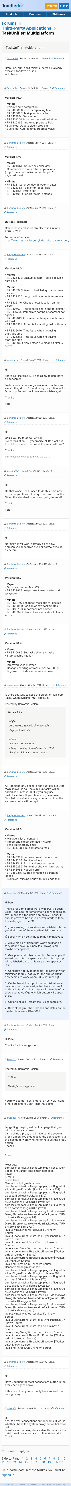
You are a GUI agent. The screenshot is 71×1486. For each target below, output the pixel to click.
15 (26, 1462)
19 (49, 1462)
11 (3, 1462)
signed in (8, 1475)
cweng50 (11, 1118)
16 (31, 1462)
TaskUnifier (12, 58)
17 (37, 1462)
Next (59, 1462)
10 (63, 1458)
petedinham (13, 360)
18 (43, 1462)
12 (8, 1462)
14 (20, 1462)
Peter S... (11, 893)
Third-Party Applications (26, 28)
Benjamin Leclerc (16, 143)
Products (11, 14)
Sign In (64, 5)
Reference (59, 58)
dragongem (13, 685)
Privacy (10, 1484)
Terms (21, 1484)
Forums (9, 23)
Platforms (58, 14)
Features (35, 14)
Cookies (33, 1484)
